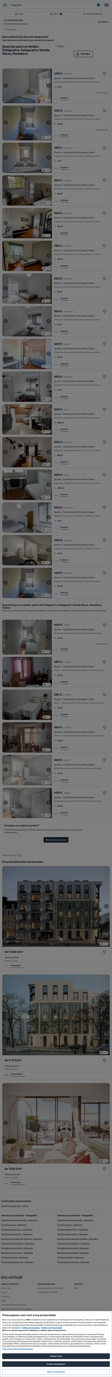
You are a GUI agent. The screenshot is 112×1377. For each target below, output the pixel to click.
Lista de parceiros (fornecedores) (17, 1349)
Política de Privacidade (51, 1328)
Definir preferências (56, 1372)
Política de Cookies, (31, 1328)
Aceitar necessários (56, 1364)
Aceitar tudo (56, 1356)
